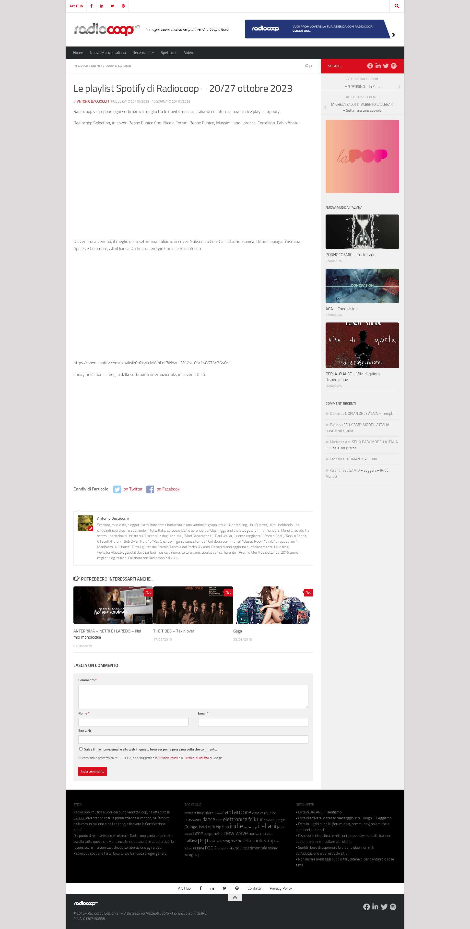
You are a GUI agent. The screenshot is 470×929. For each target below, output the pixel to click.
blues (209, 812)
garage (280, 820)
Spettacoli (169, 52)
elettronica (235, 819)
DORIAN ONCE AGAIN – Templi (369, 413)
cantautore (236, 812)
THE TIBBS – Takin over (173, 631)
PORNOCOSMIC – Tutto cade (351, 254)
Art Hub (76, 6)
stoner (273, 848)
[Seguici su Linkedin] (378, 66)
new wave (236, 833)
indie (237, 826)
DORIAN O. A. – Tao (362, 459)
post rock (215, 841)
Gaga (237, 631)
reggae (198, 848)
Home (78, 52)
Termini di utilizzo (196, 758)
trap (196, 854)
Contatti (254, 888)
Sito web (84, 731)
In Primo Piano (87, 66)
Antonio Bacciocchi (93, 101)
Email (203, 713)
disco (219, 820)
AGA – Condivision (342, 308)
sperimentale (255, 848)
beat (200, 813)
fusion (270, 820)
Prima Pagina (118, 66)
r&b (265, 841)
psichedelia (241, 841)
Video (188, 52)
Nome (83, 713)
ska (232, 848)
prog (226, 841)
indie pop (250, 827)
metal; (217, 833)
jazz (281, 827)
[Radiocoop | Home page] (107, 29)
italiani (267, 826)
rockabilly (223, 848)
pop (203, 840)
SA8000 (79, 818)
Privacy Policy (168, 758)
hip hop (222, 826)
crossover (193, 819)
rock (210, 847)
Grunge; (191, 827)
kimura (188, 834)
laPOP (198, 834)
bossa (218, 813)
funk (261, 819)
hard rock (207, 827)
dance (208, 819)
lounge (208, 834)
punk (257, 841)
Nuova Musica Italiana (108, 52)
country (270, 813)
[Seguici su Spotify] (394, 66)
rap (271, 841)
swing (189, 855)
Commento (87, 680)
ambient (190, 813)
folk (252, 819)
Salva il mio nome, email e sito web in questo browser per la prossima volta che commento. (150, 749)
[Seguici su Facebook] (370, 66)
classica (257, 813)
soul (239, 848)
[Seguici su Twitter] (386, 66)
